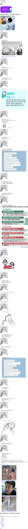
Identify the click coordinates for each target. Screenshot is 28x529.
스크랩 (1, 31)
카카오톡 (3, 520)
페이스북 (3, 518)
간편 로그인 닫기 (16, 516)
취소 (1, 528)
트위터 (3, 519)
